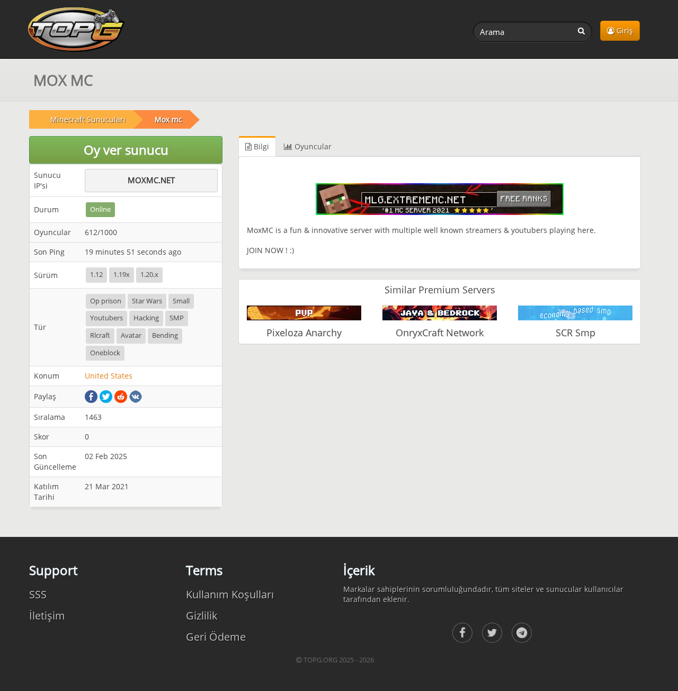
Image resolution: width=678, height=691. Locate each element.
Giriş (623, 30)
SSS (38, 594)
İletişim (47, 615)
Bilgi (260, 146)
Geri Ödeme (216, 637)
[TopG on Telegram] (521, 632)
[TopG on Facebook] (462, 632)
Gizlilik (202, 615)
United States (108, 376)
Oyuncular (312, 146)
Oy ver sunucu (126, 149)
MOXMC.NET (151, 180)
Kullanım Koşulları (230, 594)
